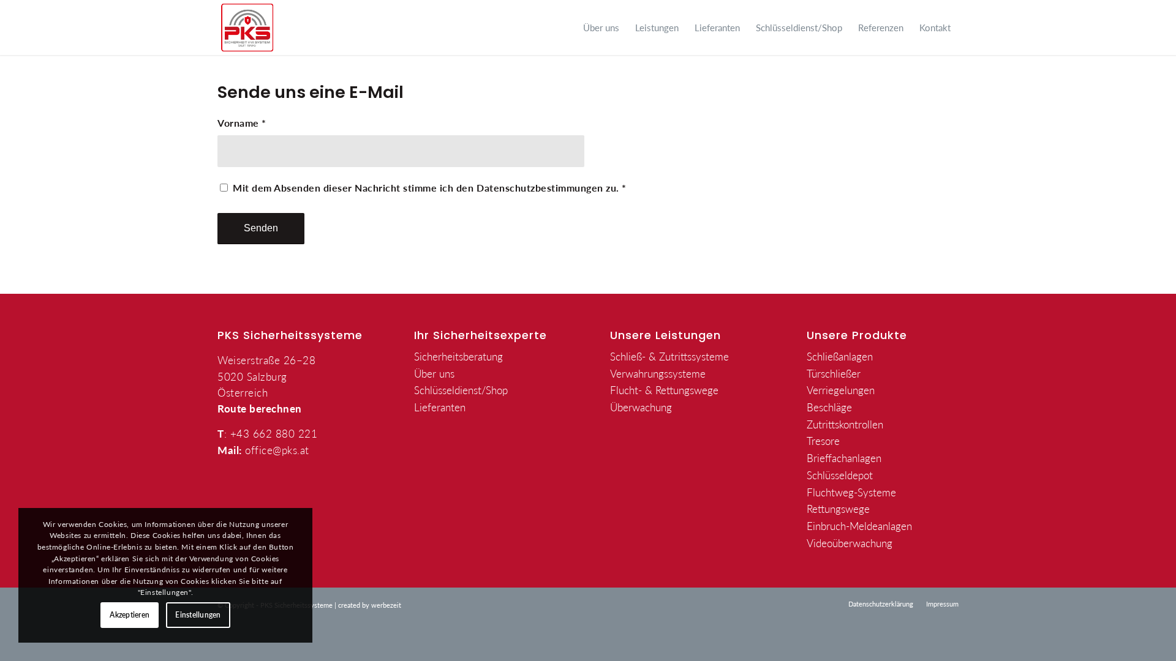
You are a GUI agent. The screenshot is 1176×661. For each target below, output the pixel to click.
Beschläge (829, 407)
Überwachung (641, 407)
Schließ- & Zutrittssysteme (669, 356)
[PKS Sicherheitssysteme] (247, 27)
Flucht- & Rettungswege (664, 390)
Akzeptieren (129, 615)
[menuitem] (601, 27)
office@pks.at (277, 450)
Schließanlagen (840, 356)
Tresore (823, 440)
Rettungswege (838, 508)
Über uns (434, 373)
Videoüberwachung (849, 543)
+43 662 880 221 (274, 433)
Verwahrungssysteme (658, 373)
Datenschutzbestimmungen (540, 188)
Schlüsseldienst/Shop (461, 390)
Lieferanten (440, 407)
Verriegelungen (841, 390)
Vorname (241, 123)
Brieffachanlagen (844, 457)
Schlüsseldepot (840, 475)
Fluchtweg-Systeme (851, 492)
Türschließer (834, 373)
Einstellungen (198, 615)
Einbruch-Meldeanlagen (859, 525)
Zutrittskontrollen (845, 424)
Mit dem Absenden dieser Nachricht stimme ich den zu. (430, 188)
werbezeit (386, 605)
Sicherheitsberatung (458, 356)
